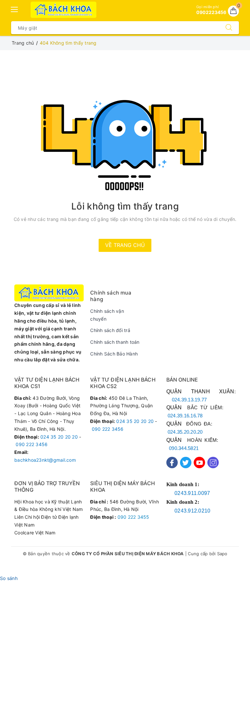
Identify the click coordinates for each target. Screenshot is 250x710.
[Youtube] (199, 462)
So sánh (9, 578)
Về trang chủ (125, 245)
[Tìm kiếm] (229, 27)
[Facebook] (172, 462)
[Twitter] (185, 462)
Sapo (222, 553)
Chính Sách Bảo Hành (114, 353)
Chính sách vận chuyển (107, 315)
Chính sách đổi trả (110, 330)
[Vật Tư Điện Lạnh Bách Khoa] (64, 10)
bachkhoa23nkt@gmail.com (45, 460)
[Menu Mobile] (14, 8)
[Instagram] (213, 462)
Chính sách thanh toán (114, 342)
